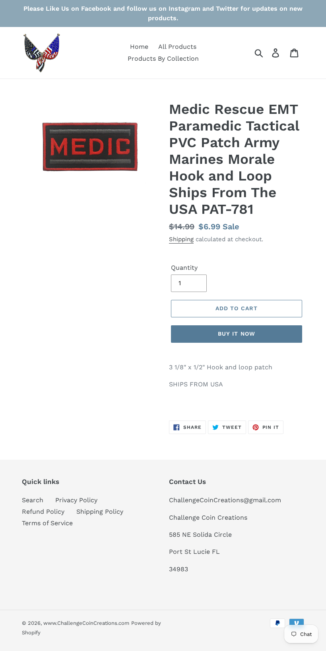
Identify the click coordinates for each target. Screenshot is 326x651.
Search (32, 500)
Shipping (181, 239)
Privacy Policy (76, 500)
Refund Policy (43, 511)
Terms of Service (47, 523)
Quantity (184, 267)
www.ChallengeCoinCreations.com (86, 623)
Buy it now (236, 333)
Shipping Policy (99, 511)
